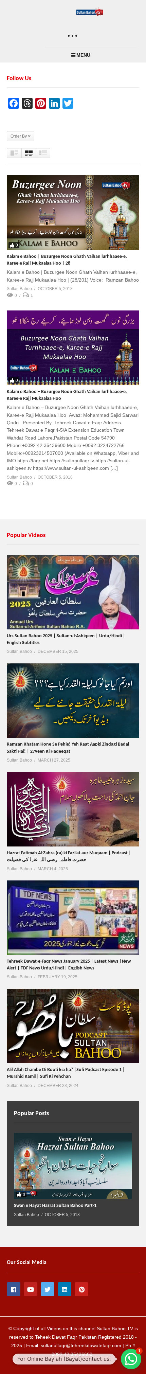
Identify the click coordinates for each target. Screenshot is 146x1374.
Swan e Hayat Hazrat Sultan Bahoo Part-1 (55, 1205)
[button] (131, 1359)
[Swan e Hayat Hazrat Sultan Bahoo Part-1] (73, 1166)
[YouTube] (30, 1289)
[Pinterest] (81, 1289)
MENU (83, 55)
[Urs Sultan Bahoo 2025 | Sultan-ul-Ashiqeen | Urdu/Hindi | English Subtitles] (73, 592)
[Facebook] (13, 1289)
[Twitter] (47, 1289)
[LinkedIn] (64, 1289)
